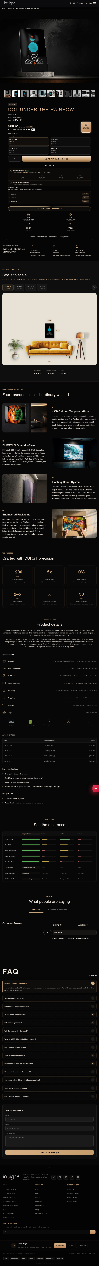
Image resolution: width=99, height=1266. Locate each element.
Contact (38, 1197)
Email (7, 1124)
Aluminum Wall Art (10, 1193)
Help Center (72, 1201)
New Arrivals (8, 1217)
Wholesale (39, 1205)
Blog (37, 1210)
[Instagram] (53, 1177)
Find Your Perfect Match (51, 208)
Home (3, 8)
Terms (78, 1253)
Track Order (72, 1189)
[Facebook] (59, 1177)
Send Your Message (49, 1152)
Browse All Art (41, 1214)
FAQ (37, 1193)
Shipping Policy (73, 1193)
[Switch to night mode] (94, 287)
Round (6, 1210)
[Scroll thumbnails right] (93, 93)
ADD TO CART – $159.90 (58, 159)
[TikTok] (72, 1177)
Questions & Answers (57, 909)
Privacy (71, 1253)
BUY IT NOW (49, 165)
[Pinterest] (66, 1177)
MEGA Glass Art (9, 1197)
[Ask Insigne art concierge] (95, 788)
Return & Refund (74, 1197)
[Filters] (47, 932)
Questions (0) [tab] (83, 924)
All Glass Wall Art (10, 1189)
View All (94, 975)
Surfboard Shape (10, 1201)
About (37, 1189)
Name (7, 1115)
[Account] (70, 3)
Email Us (61, 1245)
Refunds (84, 1253)
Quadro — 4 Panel (10, 1205)
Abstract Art (10, 8)
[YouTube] (78, 1177)
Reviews (36, 909)
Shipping (92, 1253)
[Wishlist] (74, 3)
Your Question (10, 1133)
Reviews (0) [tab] (57, 924)
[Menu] (94, 3)
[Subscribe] (92, 1232)
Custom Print (8, 1214)
